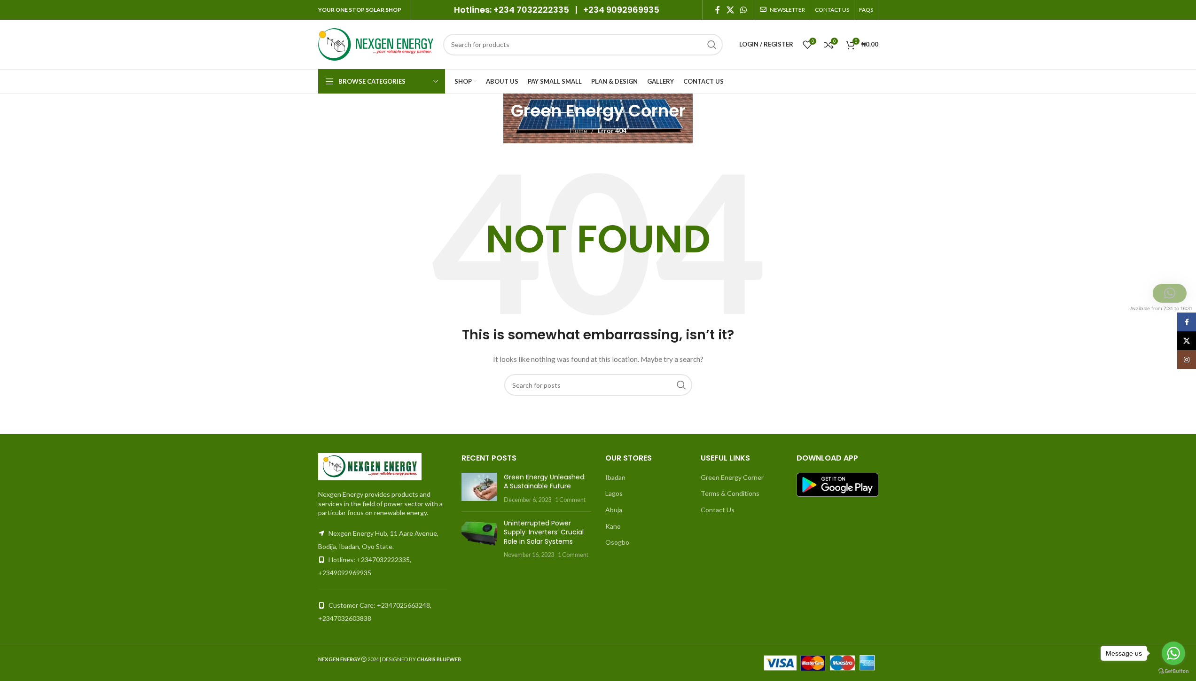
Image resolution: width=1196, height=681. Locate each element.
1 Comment (570, 499)
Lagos (614, 493)
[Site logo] (376, 43)
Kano (613, 526)
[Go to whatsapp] (1173, 653)
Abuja (613, 510)
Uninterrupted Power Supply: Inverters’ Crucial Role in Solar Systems (544, 532)
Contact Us (718, 510)
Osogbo (617, 542)
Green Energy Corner (732, 477)
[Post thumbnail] (479, 488)
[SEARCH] (712, 44)
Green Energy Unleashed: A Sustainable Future (545, 481)
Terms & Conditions (730, 493)
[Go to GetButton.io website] (1173, 671)
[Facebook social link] (717, 10)
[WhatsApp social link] (743, 10)
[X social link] (730, 10)
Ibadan (615, 477)
